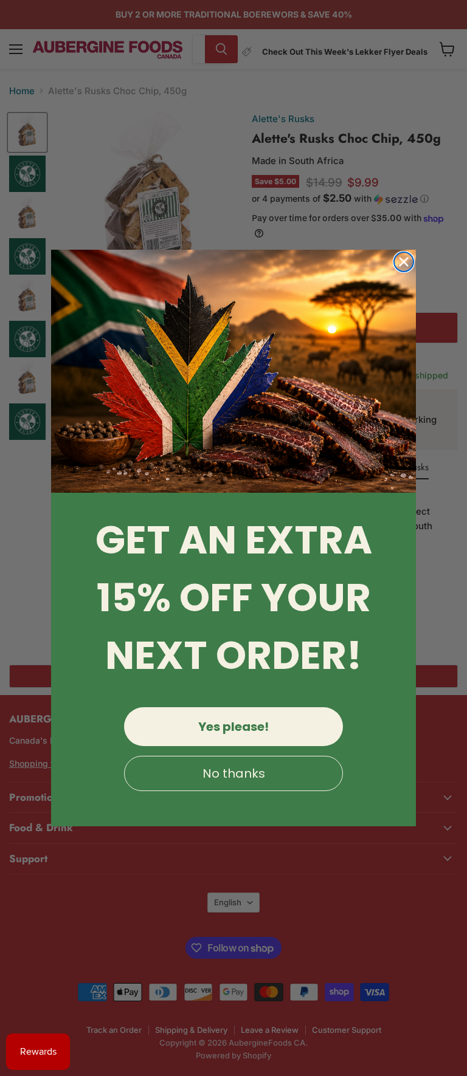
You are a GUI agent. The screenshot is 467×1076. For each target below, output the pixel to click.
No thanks (233, 773)
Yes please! (233, 726)
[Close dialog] (403, 262)
